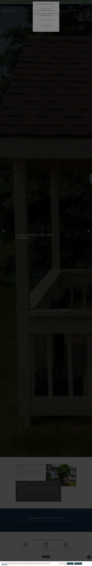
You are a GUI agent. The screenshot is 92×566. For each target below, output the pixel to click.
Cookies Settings (62, 563)
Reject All (70, 563)
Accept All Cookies (78, 563)
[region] (46, 563)
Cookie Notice (4, 564)
